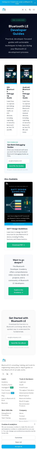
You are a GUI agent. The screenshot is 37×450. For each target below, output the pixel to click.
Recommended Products (24, 405)
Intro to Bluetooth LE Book (8, 399)
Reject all (18, 442)
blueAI (21, 385)
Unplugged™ (7, 387)
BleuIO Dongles (24, 401)
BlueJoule (5, 403)
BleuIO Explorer (24, 396)
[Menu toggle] (33, 9)
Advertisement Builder (26, 393)
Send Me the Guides (16, 166)
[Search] (29, 9)
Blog (3, 396)
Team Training (6, 418)
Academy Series (7, 385)
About (21, 413)
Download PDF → (18, 245)
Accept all (18, 446)
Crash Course (8, 393)
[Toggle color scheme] (24, 9)
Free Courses (6, 390)
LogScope (22, 382)
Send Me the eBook (18, 343)
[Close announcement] (35, 3)
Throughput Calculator (26, 390)
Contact (22, 416)
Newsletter (22, 419)
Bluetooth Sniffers (25, 398)
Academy (5, 382)
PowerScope (23, 387)
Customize (18, 437)
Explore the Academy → (18, 291)
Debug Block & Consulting (6, 414)
